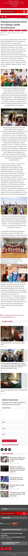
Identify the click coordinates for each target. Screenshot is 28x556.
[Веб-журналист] (14, 513)
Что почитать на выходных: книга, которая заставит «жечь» (14, 390)
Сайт (3, 434)
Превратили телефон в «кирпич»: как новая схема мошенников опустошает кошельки (17, 469)
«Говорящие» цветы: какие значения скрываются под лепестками (17, 494)
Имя (4, 422)
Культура (24, 30)
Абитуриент (4, 30)
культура (21, 315)
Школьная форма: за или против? (17, 485)
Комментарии (5, 34)
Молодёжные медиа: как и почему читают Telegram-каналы (17, 459)
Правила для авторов (13, 2)
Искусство (17, 30)
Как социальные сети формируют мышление (16, 478)
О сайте (5, 2)
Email (4, 428)
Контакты (22, 2)
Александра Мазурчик (14, 32)
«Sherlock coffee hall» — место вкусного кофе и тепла (13, 343)
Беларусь (15, 315)
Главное (11, 30)
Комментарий (6, 408)
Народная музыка (6, 317)
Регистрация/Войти (14, 4)
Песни (13, 317)
